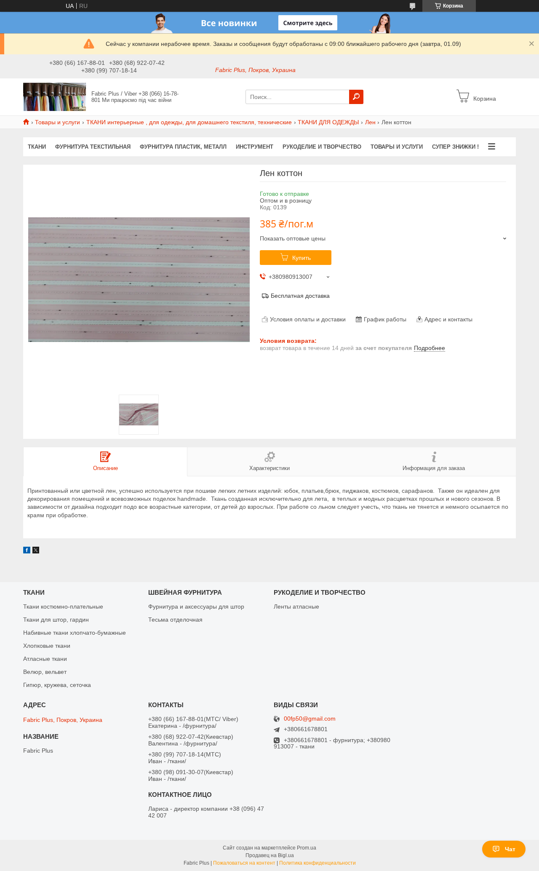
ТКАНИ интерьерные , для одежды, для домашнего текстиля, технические (189, 122)
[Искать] (356, 97)
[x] (35, 551)
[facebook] (26, 551)
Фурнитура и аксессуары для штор (196, 606)
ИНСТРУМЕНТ (254, 147)
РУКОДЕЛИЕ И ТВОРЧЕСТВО (322, 147)
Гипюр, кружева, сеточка (57, 684)
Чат (510, 849)
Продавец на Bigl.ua (269, 855)
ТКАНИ (37, 147)
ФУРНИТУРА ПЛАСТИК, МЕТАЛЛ (183, 147)
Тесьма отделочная (175, 619)
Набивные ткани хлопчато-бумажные (74, 632)
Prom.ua (306, 848)
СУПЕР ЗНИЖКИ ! (455, 147)
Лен (370, 122)
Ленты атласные (296, 606)
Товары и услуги (57, 122)
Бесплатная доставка (300, 295)
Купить (301, 257)
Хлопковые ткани (46, 645)
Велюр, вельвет (45, 671)
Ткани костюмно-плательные (63, 606)
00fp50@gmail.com (310, 719)
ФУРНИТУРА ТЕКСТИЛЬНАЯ (93, 147)
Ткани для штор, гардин (56, 619)
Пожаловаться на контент (244, 863)
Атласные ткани (45, 658)
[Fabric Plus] (54, 96)
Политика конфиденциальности (317, 863)
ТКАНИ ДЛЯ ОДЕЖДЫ (328, 122)
